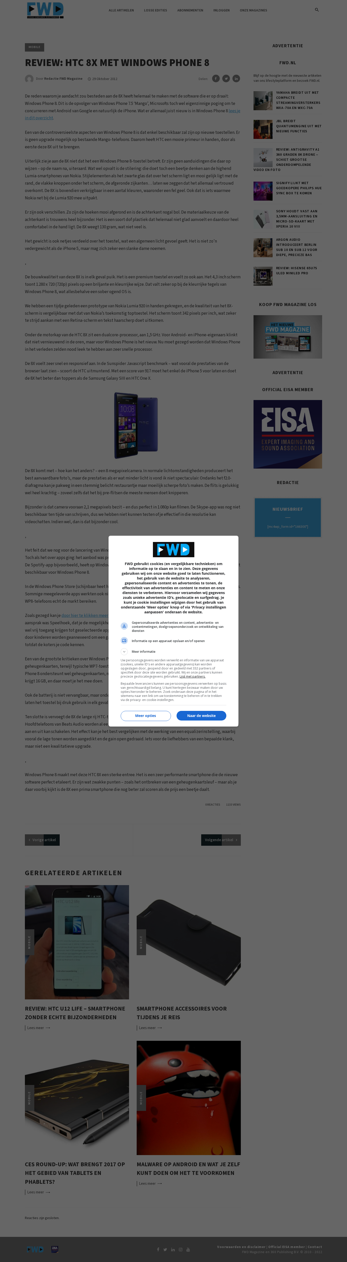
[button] (173, 651)
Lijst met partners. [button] (193, 676)
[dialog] (173, 631)
